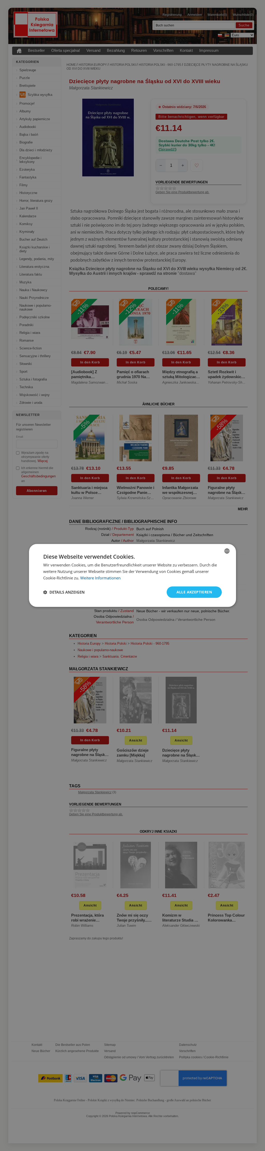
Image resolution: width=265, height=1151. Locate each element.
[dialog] (132, 575)
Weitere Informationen (100, 577)
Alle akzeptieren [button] (194, 591)
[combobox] (227, 550)
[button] (64, 592)
